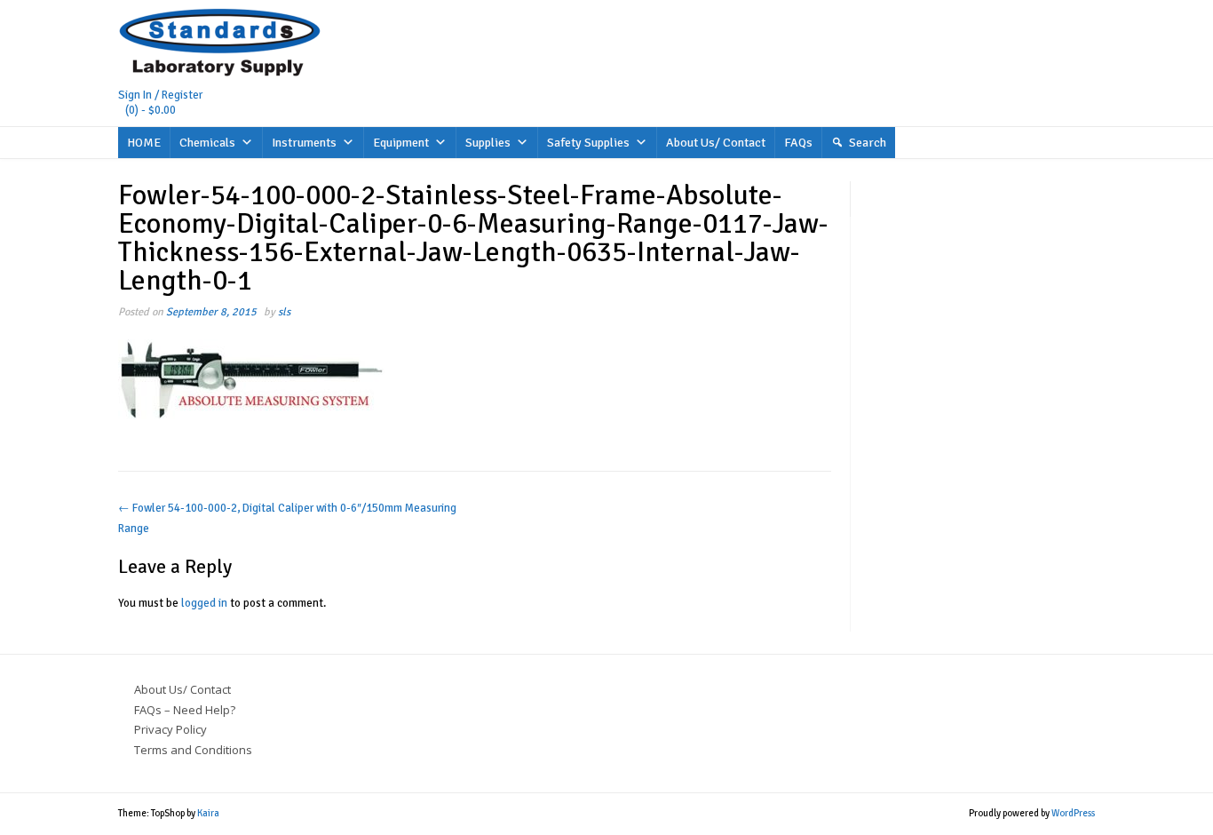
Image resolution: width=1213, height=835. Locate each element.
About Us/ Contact (715, 142)
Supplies (488, 142)
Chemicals (207, 142)
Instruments (304, 142)
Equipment (401, 142)
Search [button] (867, 142)
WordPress (1073, 813)
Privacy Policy (170, 729)
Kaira (208, 813)
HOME (144, 142)
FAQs (798, 142)
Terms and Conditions (193, 750)
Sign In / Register (160, 95)
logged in (204, 603)
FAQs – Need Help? (184, 710)
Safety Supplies (588, 142)
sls (284, 312)
